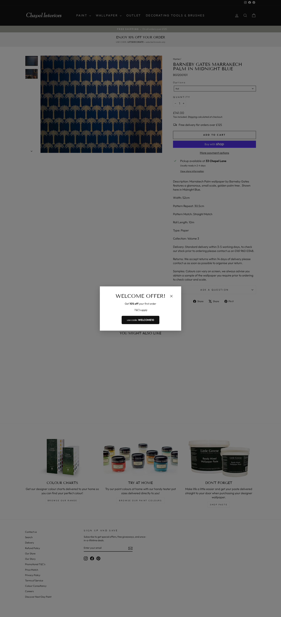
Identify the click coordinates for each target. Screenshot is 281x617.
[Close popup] (171, 296)
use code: (140, 320)
